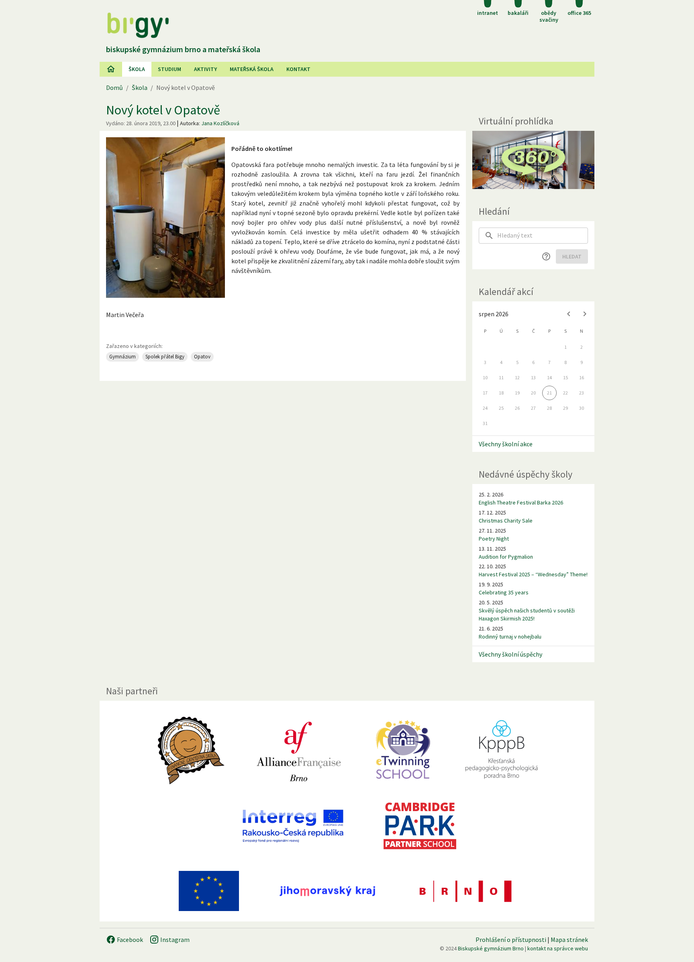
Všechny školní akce (506, 444)
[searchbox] (542, 236)
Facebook (129, 940)
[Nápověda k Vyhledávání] (546, 256)
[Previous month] (569, 314)
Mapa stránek (569, 940)
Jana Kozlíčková (220, 123)
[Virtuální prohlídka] (533, 160)
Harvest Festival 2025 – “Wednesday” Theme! (533, 574)
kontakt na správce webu (557, 948)
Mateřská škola (252, 69)
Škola (137, 69)
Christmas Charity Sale (506, 520)
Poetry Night (494, 538)
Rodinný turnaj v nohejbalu (510, 636)
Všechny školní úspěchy (510, 654)
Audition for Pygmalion (506, 556)
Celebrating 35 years (504, 592)
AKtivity (205, 69)
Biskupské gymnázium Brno (491, 948)
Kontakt (298, 69)
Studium (169, 69)
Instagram (174, 940)
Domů (114, 87)
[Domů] (111, 69)
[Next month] (585, 314)
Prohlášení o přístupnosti (511, 940)
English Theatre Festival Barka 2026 (521, 502)
